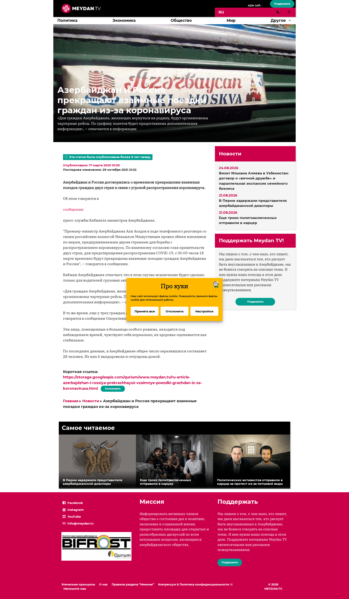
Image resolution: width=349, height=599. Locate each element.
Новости (90, 401)
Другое (278, 20)
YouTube (74, 516)
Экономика (124, 20)
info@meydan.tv (80, 523)
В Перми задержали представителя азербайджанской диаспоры (253, 203)
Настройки (204, 311)
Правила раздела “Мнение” (133, 584)
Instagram (75, 510)
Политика (67, 20)
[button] (291, 20)
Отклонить (175, 311)
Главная (70, 401)
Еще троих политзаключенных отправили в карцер (248, 220)
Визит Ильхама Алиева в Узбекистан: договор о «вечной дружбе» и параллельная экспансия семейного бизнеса (254, 181)
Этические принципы (78, 584)
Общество (181, 20)
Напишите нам (74, 589)
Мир (231, 20)
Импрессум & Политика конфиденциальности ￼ (195, 584)
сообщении (73, 209)
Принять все (145, 311)
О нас (103, 584)
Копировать (111, 388)
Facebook (75, 503)
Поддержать (282, 3)
